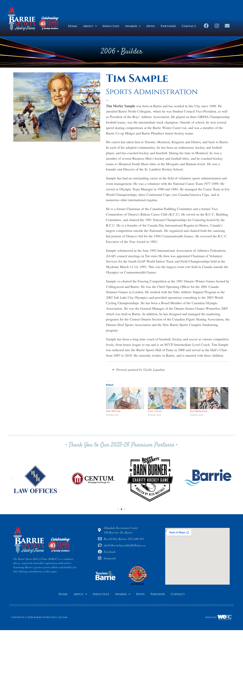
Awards (131, 26)
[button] (90, 26)
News (150, 26)
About (88, 26)
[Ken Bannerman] (209, 398)
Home (72, 26)
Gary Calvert (155, 411)
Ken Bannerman (198, 411)
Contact (189, 26)
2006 (108, 51)
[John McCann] (125, 398)
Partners (168, 26)
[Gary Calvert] (167, 398)
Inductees (111, 26)
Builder (131, 51)
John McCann (113, 411)
